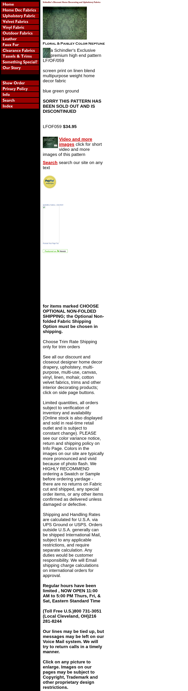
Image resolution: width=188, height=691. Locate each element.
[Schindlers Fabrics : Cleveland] (51, 241)
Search (50, 162)
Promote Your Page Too (51, 243)
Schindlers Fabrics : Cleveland (53, 205)
